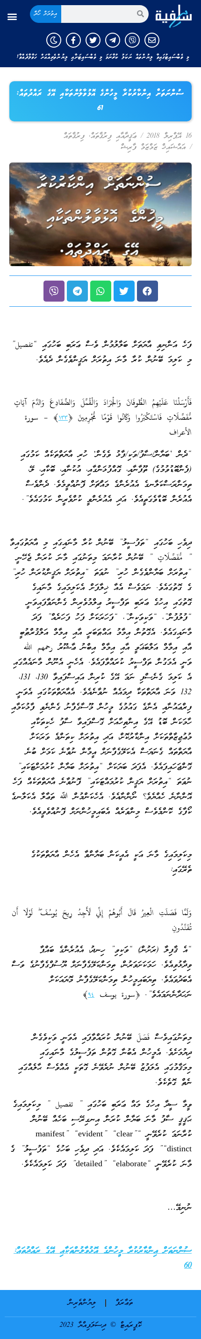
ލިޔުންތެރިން (82, 1303)
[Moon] (53, 40)
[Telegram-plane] (112, 40)
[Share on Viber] (54, 291)
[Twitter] (93, 40)
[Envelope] (151, 40)
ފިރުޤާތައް (74, 136)
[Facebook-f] (73, 40)
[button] (12, 16)
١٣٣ (63, 418)
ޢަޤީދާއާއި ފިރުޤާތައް (113, 136)
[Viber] (132, 40)
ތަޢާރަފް (124, 1303)
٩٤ (91, 995)
